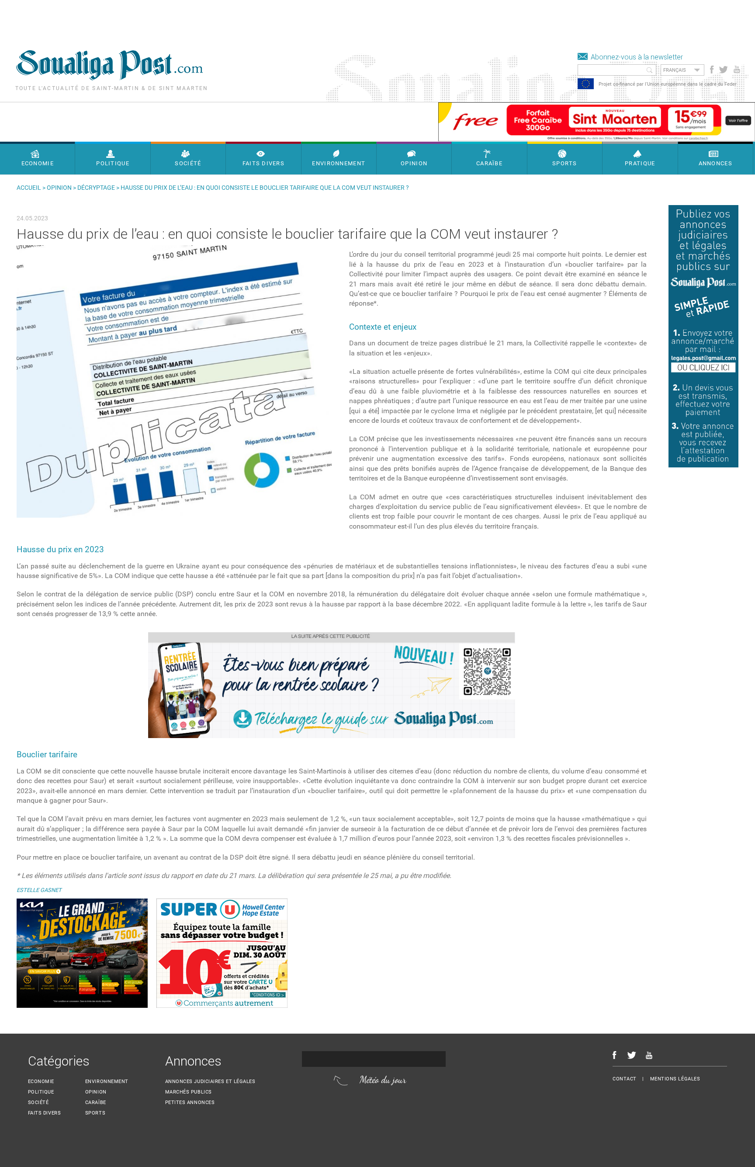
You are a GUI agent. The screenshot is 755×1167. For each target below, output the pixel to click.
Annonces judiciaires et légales (210, 1081)
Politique (41, 1092)
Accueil (29, 188)
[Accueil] (109, 78)
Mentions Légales (675, 1079)
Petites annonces (190, 1102)
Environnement (106, 1081)
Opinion (59, 188)
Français (674, 70)
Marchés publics (188, 1092)
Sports (95, 1113)
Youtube (738, 69)
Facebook (712, 69)
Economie (41, 1081)
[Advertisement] (159, 19)
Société (38, 1102)
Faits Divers (44, 1113)
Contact (625, 1079)
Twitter (722, 69)
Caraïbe (95, 1102)
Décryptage (96, 188)
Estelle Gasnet (39, 890)
